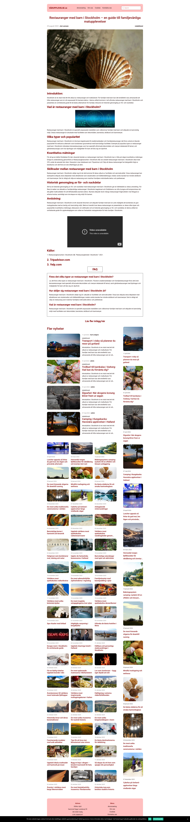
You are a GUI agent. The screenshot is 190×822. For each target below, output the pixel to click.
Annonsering (81, 8)
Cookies (97, 8)
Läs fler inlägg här (95, 321)
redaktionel (139, 26)
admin (92, 361)
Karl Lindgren (94, 335)
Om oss (90, 8)
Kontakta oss (107, 8)
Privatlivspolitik (158, 819)
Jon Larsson (64, 26)
